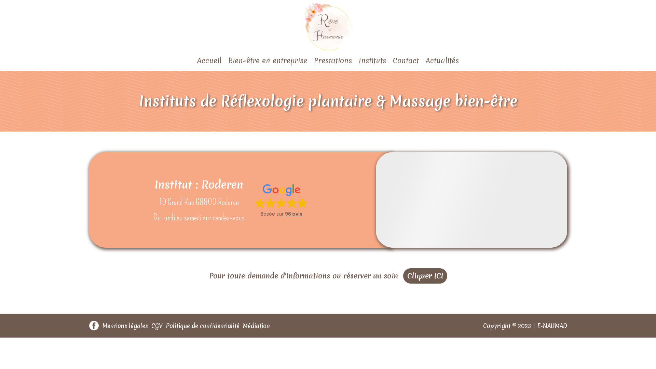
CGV (157, 326)
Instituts (372, 61)
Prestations (333, 61)
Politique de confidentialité (203, 326)
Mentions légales (125, 326)
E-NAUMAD (552, 326)
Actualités (442, 61)
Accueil (209, 61)
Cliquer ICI (425, 276)
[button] (281, 200)
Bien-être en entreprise (267, 61)
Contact (406, 61)
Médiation (256, 326)
